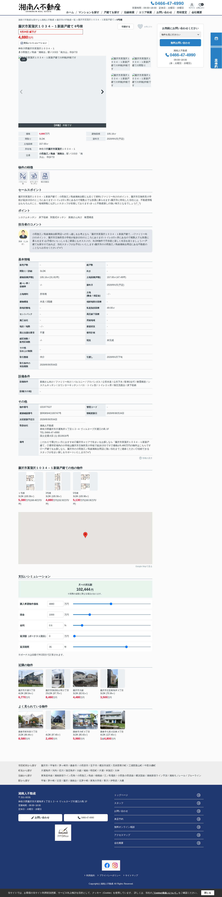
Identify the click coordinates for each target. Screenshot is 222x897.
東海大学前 (96, 780)
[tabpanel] (131, 72)
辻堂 (59, 780)
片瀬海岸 (46, 770)
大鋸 (79, 770)
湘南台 (60, 153)
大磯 (121, 780)
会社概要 (197, 12)
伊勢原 (113, 780)
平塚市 (53, 765)
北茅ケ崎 (83, 780)
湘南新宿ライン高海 (65, 775)
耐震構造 (88, 217)
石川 (61, 770)
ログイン (192, 8)
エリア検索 (145, 12)
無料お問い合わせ (180, 42)
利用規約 (90, 875)
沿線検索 (129, 12)
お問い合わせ (164, 12)
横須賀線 (140, 775)
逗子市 (93, 765)
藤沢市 (30, 48)
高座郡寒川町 (119, 765)
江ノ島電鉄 (110, 775)
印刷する (126, 26)
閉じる (207, 892)
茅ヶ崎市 (63, 765)
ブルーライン (194, 775)
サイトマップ (131, 875)
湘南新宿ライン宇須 (157, 775)
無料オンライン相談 (124, 827)
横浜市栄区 (105, 765)
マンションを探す (88, 12)
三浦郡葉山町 (135, 765)
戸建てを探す (111, 12)
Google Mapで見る (144, 566)
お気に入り (148, 27)
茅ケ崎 (51, 780)
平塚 (43, 780)
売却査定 (182, 12)
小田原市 (83, 765)
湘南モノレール (178, 775)
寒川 (106, 780)
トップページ (121, 795)
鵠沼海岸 (70, 770)
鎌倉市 (73, 765)
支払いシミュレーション (35, 43)
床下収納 (43, 217)
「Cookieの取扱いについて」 (165, 893)
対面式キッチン (58, 217)
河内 (55, 770)
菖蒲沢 (37, 48)
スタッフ (118, 803)
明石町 (94, 770)
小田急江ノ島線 (47, 153)
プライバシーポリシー (110, 875)
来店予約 (118, 819)
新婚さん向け (75, 217)
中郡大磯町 (150, 765)
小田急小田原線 (126, 775)
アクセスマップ (122, 835)
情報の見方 (147, 458)
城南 (86, 770)
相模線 (99, 775)
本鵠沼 (109, 770)
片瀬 (101, 770)
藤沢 (65, 780)
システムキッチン (27, 217)
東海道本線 (47, 775)
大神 (117, 770)
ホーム (70, 12)
